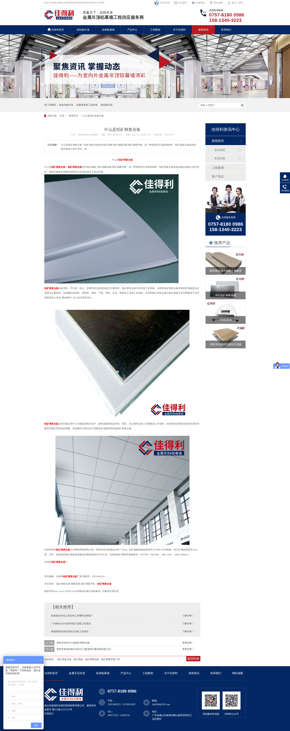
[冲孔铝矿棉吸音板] (226, 288)
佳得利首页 (57, 29)
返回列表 (193, 658)
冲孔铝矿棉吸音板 (225, 295)
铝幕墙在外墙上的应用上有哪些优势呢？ (72, 615)
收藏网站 (200, 3)
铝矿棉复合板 (126, 160)
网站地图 (218, 3)
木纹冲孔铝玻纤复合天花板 (225, 344)
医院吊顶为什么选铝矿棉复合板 (73, 642)
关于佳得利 (179, 29)
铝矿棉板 (78, 659)
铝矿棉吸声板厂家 (110, 659)
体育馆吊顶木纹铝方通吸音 (225, 270)
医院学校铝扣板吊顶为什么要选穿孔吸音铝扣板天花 (84, 649)
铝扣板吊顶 (83, 29)
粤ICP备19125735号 (62, 709)
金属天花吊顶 (77, 673)
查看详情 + (188, 642)
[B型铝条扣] (226, 312)
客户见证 (218, 176)
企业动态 (219, 149)
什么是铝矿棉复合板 (93, 116)
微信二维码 (237, 3)
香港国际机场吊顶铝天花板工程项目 (70, 631)
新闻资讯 (203, 29)
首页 (62, 116)
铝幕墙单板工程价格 (87, 105)
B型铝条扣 (225, 319)
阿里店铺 (164, 3)
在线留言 (182, 3)
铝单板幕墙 (108, 29)
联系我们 (226, 29)
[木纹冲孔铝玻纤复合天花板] (226, 337)
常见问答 (219, 158)
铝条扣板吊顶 (66, 105)
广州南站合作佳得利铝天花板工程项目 (71, 623)
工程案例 (155, 29)
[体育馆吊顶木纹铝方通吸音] (226, 263)
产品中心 (132, 29)
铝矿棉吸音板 (92, 659)
